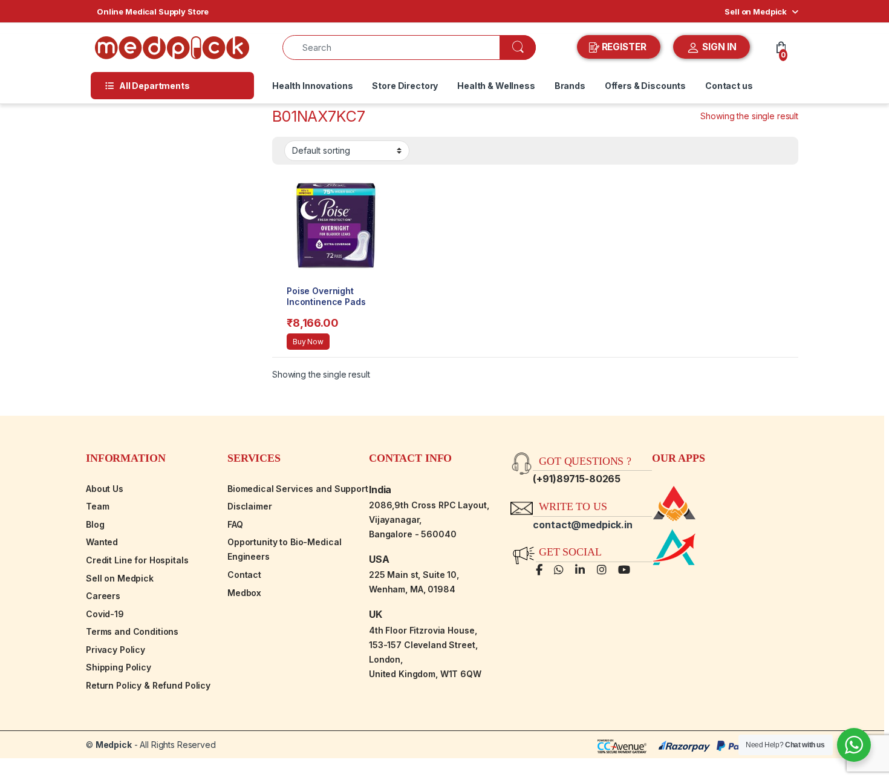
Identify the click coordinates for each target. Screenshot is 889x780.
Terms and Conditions (132, 631)
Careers (103, 596)
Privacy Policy (115, 649)
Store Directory (405, 85)
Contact (244, 574)
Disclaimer (249, 506)
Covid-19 (105, 614)
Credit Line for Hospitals (137, 560)
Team (97, 506)
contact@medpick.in (582, 525)
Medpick (114, 744)
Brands (570, 85)
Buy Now (308, 341)
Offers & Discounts (645, 85)
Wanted (102, 542)
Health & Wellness (496, 85)
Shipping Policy (118, 667)
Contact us (729, 85)
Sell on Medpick (756, 11)
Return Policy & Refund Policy (148, 685)
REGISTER (624, 47)
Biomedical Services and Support (297, 488)
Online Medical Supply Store (153, 11)
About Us (104, 488)
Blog (95, 524)
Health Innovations (312, 85)
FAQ (235, 524)
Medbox (244, 593)
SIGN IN (718, 47)
